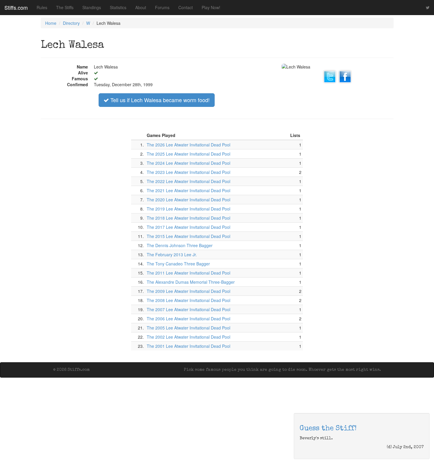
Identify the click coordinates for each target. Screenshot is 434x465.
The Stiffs (65, 7)
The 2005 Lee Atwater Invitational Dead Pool (188, 328)
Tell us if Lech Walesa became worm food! (159, 100)
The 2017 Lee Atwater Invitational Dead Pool (188, 227)
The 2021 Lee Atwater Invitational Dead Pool (188, 190)
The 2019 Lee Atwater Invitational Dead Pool (188, 209)
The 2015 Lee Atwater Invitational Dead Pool (188, 236)
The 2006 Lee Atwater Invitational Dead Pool (188, 319)
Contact (185, 7)
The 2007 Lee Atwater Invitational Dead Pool (188, 309)
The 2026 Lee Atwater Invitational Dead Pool (188, 145)
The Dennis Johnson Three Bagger (180, 245)
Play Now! (211, 7)
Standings (91, 7)
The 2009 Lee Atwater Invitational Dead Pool (188, 291)
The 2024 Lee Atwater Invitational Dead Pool (188, 163)
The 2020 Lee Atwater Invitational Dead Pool (188, 200)
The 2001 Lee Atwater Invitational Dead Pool (188, 346)
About (140, 7)
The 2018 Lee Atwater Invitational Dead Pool (188, 218)
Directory (71, 23)
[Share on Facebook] (345, 76)
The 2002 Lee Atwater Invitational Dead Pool (188, 337)
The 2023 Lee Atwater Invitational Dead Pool (188, 172)
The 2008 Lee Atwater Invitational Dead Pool (188, 300)
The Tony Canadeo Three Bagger (178, 264)
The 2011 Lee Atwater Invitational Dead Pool (188, 273)
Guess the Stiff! (328, 428)
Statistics (118, 7)
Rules (42, 7)
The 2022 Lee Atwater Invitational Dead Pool (188, 181)
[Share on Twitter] (330, 76)
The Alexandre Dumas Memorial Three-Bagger (191, 282)
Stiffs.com (16, 7)
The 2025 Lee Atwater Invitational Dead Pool (188, 154)
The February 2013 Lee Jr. (172, 254)
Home (50, 23)
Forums (162, 7)
